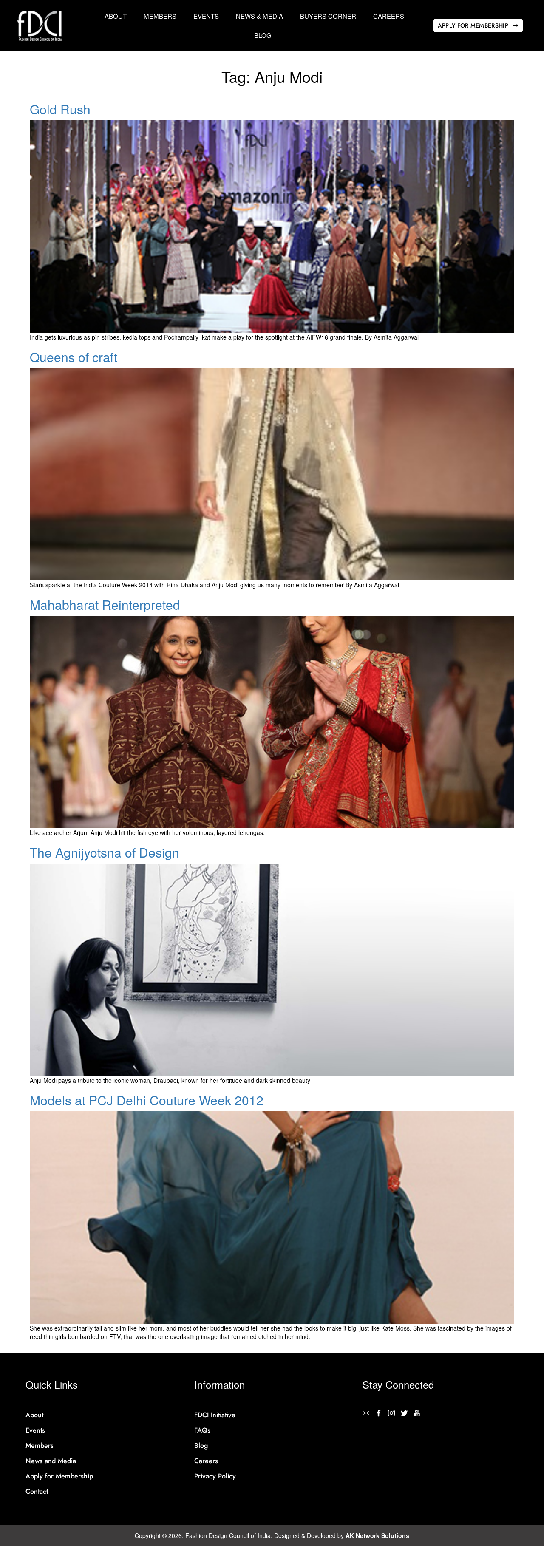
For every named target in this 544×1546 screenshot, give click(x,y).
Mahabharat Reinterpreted (105, 604)
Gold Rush (60, 109)
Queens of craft (73, 357)
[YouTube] (420, 1413)
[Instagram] (394, 1413)
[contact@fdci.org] (369, 1413)
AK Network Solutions (377, 1535)
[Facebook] (381, 1413)
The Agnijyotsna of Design (104, 852)
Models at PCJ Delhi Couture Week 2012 (147, 1100)
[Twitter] (407, 1413)
